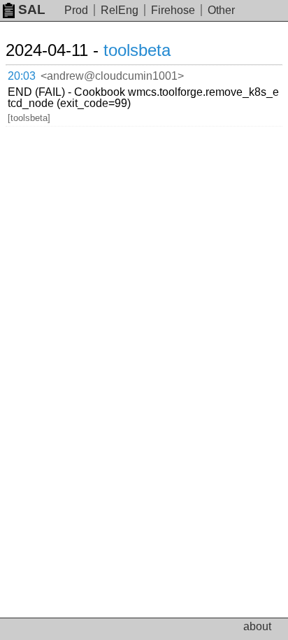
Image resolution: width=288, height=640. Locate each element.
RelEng (119, 10)
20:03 (22, 76)
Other (221, 10)
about (257, 626)
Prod (76, 10)
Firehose (173, 10)
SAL (31, 9)
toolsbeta (137, 50)
